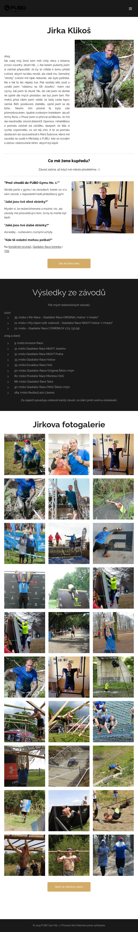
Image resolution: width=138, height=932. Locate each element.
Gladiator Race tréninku (47, 246)
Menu (130, 8)
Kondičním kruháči (19, 246)
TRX (6, 251)
